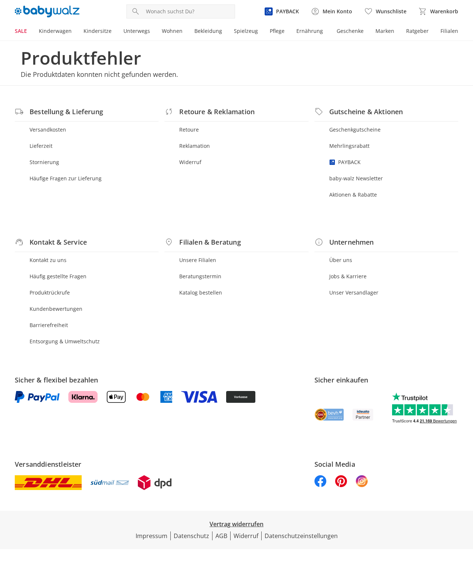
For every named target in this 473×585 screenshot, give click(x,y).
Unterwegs (136, 30)
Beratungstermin (200, 276)
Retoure (189, 129)
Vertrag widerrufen (236, 524)
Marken (384, 30)
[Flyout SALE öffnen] (30, 32)
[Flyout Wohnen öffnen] (185, 32)
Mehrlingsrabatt (349, 145)
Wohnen (172, 30)
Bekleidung (208, 30)
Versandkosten (48, 129)
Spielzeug (246, 30)
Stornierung (44, 162)
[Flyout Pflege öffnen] (287, 32)
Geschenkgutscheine (355, 129)
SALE (21, 30)
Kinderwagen (55, 30)
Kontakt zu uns (48, 259)
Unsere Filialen (197, 259)
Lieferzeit (41, 145)
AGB (221, 536)
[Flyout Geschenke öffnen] (367, 32)
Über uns (340, 259)
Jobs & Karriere (348, 276)
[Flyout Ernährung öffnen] (326, 32)
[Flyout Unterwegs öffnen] (153, 32)
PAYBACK (349, 162)
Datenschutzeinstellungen (301, 536)
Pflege (277, 30)
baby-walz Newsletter (356, 178)
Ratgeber (417, 30)
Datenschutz (191, 536)
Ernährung (309, 30)
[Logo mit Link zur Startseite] (47, 11)
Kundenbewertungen (56, 308)
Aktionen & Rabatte (353, 194)
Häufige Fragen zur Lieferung (66, 178)
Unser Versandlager (353, 292)
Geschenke (350, 30)
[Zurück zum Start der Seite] (464, 532)
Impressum (151, 536)
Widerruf (190, 162)
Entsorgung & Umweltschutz (65, 341)
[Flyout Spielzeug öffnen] (261, 32)
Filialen (449, 30)
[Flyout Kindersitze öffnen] (115, 32)
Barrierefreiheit (49, 325)
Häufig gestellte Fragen (58, 276)
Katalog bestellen (200, 292)
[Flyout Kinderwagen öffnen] (75, 32)
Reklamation (194, 145)
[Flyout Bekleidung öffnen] (225, 32)
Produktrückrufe (50, 292)
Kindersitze (98, 30)
